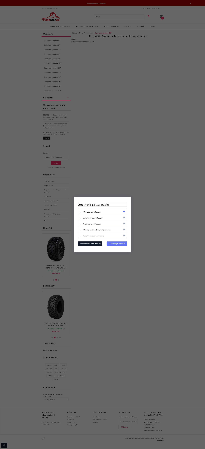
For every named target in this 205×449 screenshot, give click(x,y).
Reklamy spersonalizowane (93, 236)
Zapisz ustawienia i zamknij (90, 244)
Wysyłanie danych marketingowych (97, 230)
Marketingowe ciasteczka (92, 218)
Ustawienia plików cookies (93, 204)
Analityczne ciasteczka (92, 224)
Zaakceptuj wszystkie (116, 244)
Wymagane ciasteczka (91, 212)
